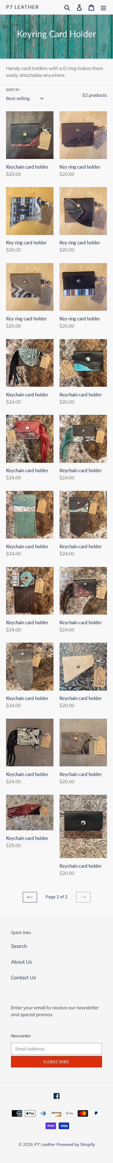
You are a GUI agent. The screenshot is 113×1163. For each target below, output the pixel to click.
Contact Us (23, 977)
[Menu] (103, 7)
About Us (21, 962)
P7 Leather (22, 7)
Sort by (12, 90)
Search (19, 946)
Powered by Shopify (75, 1144)
